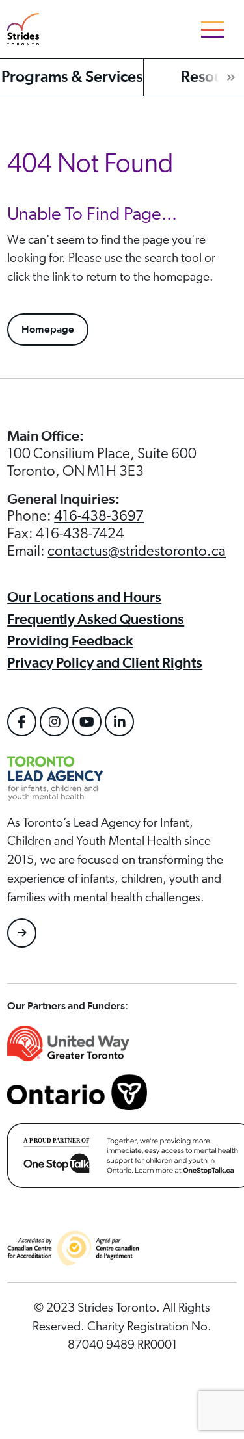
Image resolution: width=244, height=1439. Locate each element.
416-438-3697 (99, 516)
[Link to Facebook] (21, 721)
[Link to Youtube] (87, 721)
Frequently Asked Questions (95, 619)
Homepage (47, 329)
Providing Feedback (70, 641)
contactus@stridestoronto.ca (136, 551)
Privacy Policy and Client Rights (104, 663)
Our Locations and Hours (84, 597)
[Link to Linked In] (119, 721)
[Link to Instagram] (54, 721)
